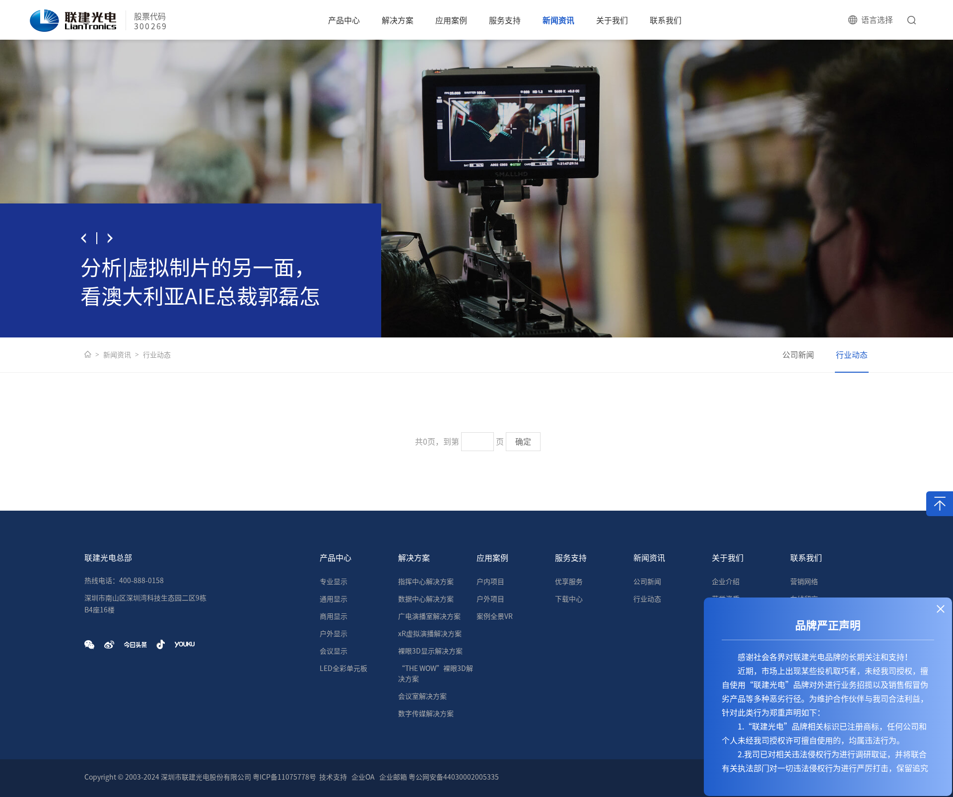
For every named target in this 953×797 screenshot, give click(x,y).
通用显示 (333, 599)
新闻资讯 (558, 20)
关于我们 (612, 20)
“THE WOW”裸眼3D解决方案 (435, 673)
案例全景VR (494, 616)
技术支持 (333, 777)
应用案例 (451, 20)
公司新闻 (798, 355)
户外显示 (333, 633)
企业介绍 (726, 581)
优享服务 (569, 581)
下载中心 (569, 599)
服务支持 (505, 20)
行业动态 (157, 354)
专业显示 (333, 581)
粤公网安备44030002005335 (453, 777)
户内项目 (490, 581)
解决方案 (397, 20)
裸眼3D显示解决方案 (430, 651)
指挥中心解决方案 (426, 581)
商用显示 (333, 616)
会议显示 (333, 651)
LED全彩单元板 (343, 668)
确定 (523, 442)
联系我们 (665, 20)
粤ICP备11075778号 (284, 777)
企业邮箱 (393, 777)
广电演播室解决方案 (429, 616)
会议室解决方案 (422, 696)
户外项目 (490, 599)
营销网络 (804, 581)
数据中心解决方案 (426, 599)
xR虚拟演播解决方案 (430, 633)
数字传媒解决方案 (426, 713)
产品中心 (344, 20)
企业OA (363, 777)
